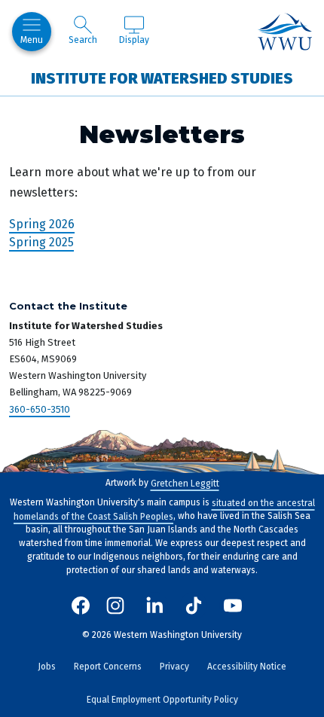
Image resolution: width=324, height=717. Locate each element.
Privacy (174, 666)
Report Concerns (108, 666)
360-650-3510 (39, 408)
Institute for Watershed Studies (162, 78)
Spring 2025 (41, 242)
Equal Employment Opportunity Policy (162, 699)
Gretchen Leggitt (185, 482)
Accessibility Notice (246, 666)
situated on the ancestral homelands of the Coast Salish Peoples (164, 509)
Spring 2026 (42, 224)
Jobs (47, 666)
